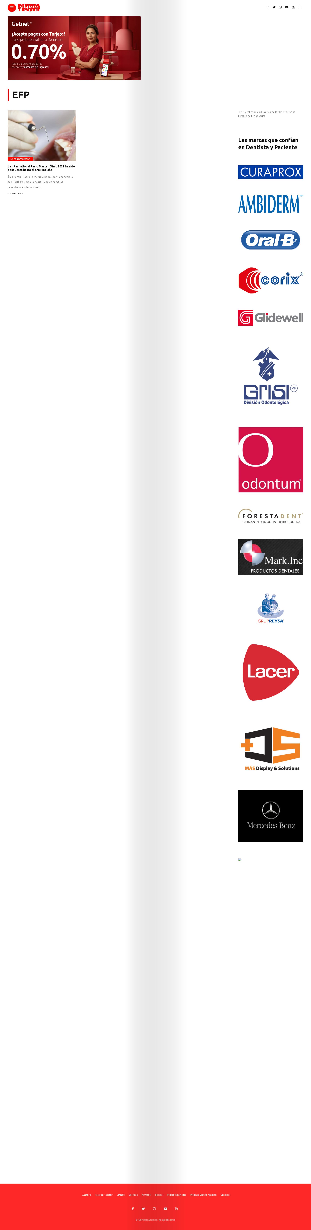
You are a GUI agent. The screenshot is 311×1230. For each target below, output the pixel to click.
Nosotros (159, 1194)
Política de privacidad (176, 1194)
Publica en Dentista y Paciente (203, 1194)
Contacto (121, 1194)
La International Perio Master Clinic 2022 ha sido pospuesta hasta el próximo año (41, 168)
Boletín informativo (20, 159)
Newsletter (146, 1194)
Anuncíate (86, 1194)
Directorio (133, 1194)
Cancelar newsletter (103, 1194)
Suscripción (226, 1194)
